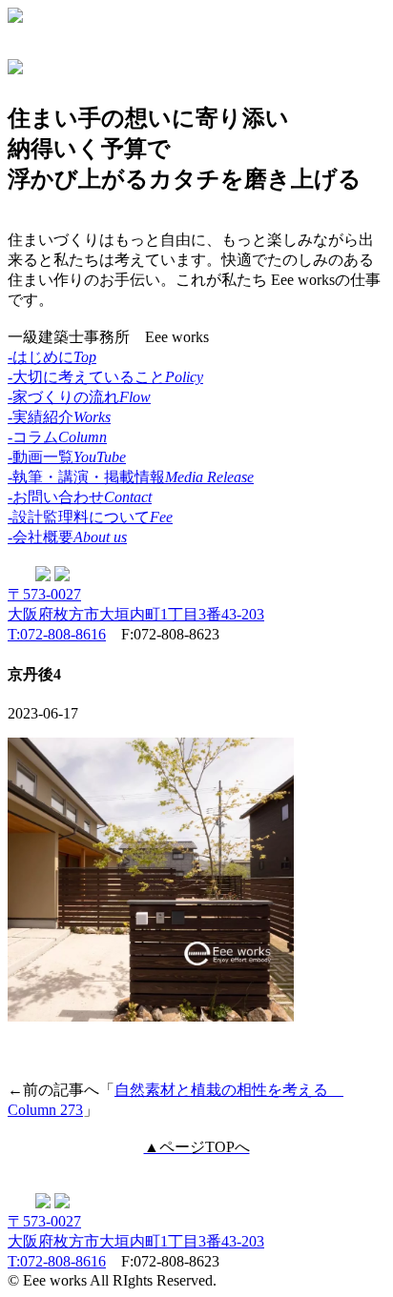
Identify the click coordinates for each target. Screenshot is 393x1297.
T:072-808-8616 (57, 634)
